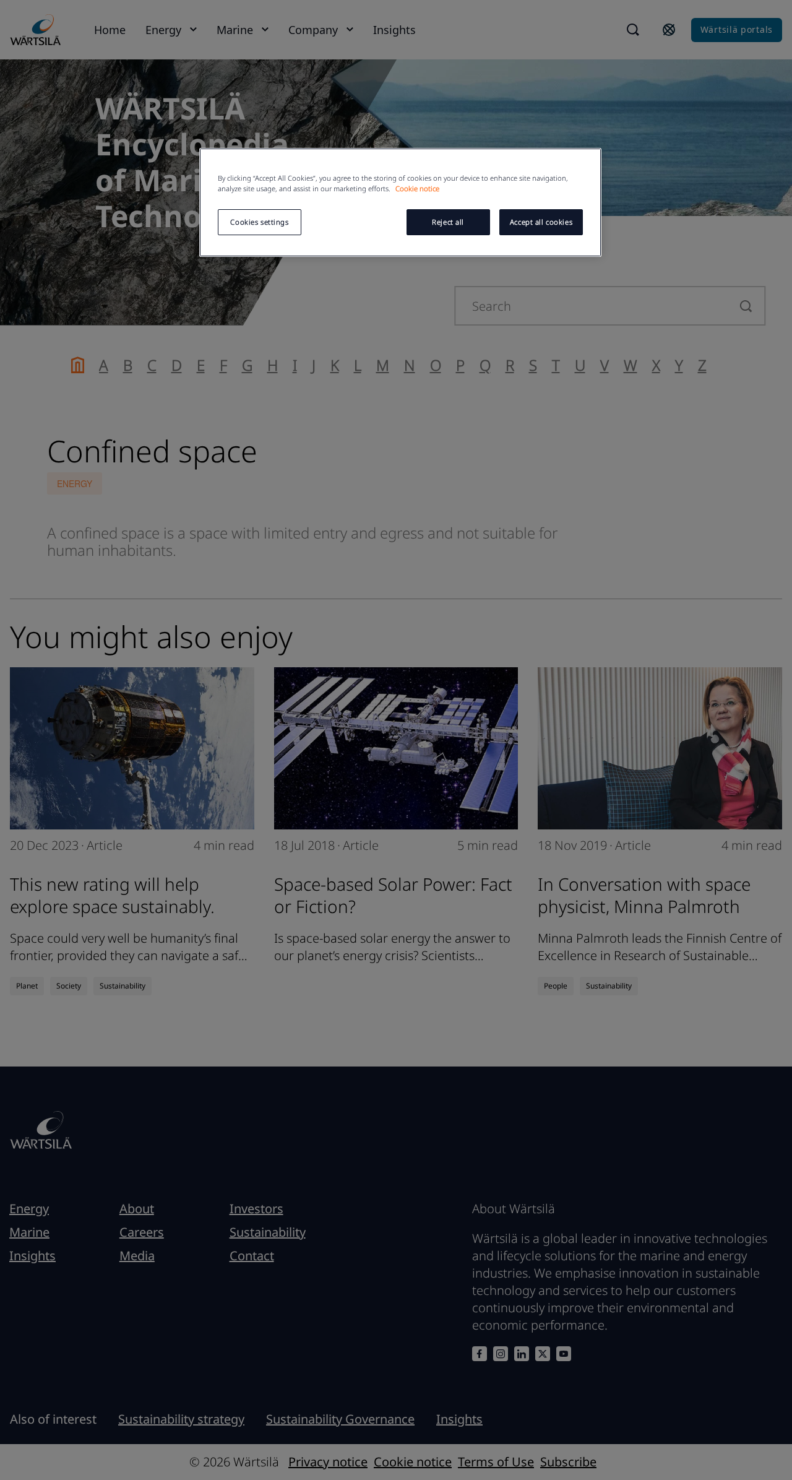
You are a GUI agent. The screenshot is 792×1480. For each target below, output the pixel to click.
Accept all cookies (541, 222)
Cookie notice (417, 188)
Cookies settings (259, 222)
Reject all (448, 222)
